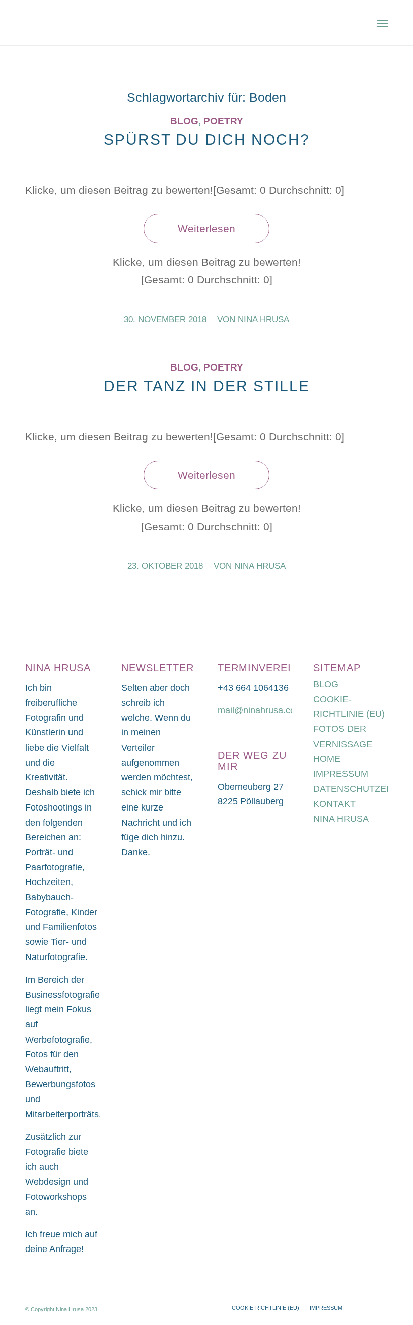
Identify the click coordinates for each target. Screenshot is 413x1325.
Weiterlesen (206, 228)
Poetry (223, 121)
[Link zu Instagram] (365, 1307)
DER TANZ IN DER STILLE (207, 386)
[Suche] (360, 22)
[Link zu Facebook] (380, 1307)
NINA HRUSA (341, 819)
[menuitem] (360, 22)
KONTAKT (334, 804)
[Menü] (382, 22)
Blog (184, 121)
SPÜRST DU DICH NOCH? (207, 139)
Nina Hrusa (263, 319)
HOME (326, 759)
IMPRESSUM (340, 774)
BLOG (325, 684)
